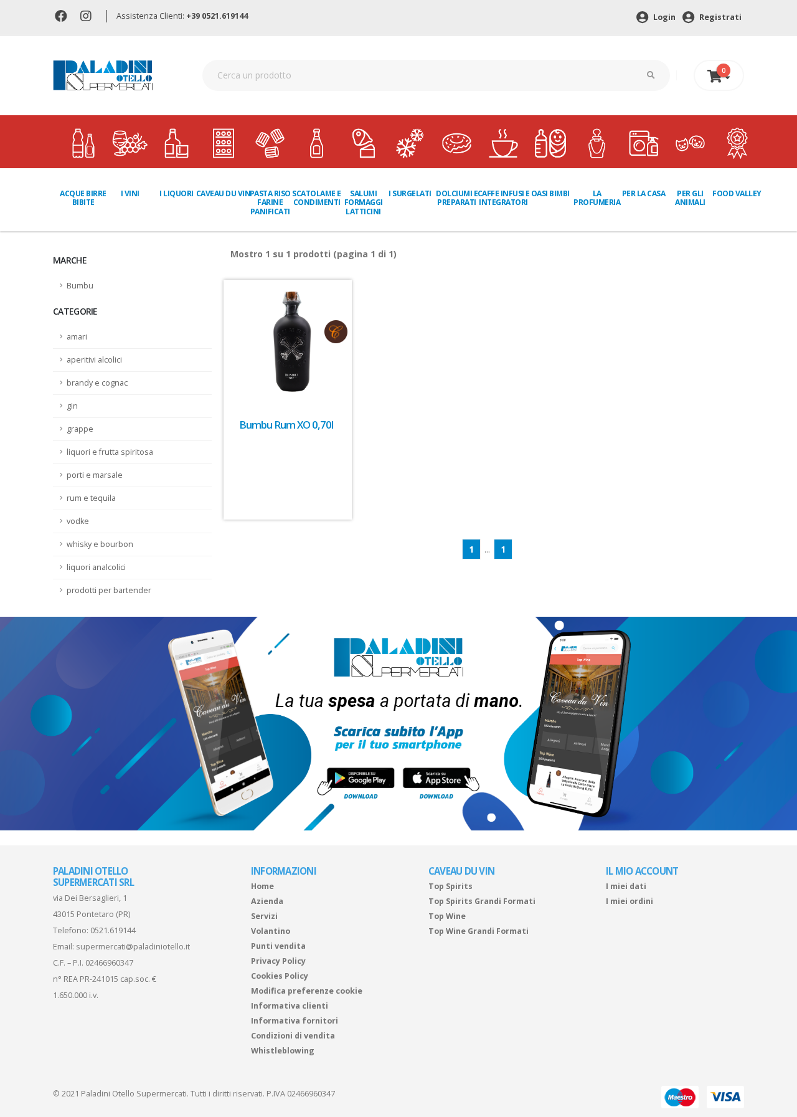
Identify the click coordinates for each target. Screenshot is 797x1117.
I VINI (130, 193)
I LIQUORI (176, 193)
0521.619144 (113, 930)
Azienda (267, 901)
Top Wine (447, 916)
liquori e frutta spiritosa (110, 452)
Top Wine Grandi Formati (478, 931)
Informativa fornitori (294, 1020)
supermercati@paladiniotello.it (133, 946)
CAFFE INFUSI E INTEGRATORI (504, 197)
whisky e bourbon (100, 544)
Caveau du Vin (223, 193)
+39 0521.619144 (217, 16)
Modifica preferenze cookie (306, 991)
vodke (78, 521)
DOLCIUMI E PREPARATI (457, 197)
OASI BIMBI (550, 193)
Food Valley (737, 193)
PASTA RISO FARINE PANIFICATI (270, 202)
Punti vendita (278, 946)
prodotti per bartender (109, 590)
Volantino (270, 931)
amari (77, 336)
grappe (80, 429)
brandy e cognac (97, 383)
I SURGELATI (410, 193)
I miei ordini (629, 901)
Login (663, 17)
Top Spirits (450, 886)
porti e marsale (95, 475)
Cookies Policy (279, 976)
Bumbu (80, 285)
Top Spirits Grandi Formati (481, 901)
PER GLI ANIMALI (690, 197)
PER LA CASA (644, 193)
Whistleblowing (282, 1050)
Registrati (719, 17)
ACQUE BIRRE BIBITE (83, 197)
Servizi (264, 916)
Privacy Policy (278, 961)
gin (72, 406)
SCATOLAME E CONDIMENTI (316, 197)
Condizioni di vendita (293, 1035)
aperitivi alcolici (94, 359)
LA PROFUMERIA (596, 197)
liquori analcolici (96, 567)
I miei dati (626, 886)
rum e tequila (91, 498)
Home (262, 886)
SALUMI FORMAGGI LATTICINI (363, 202)
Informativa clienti (289, 1006)
